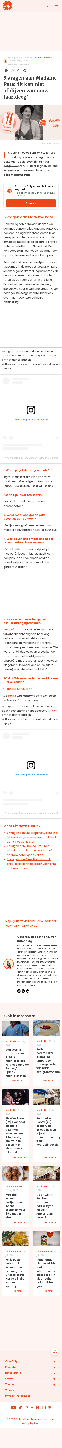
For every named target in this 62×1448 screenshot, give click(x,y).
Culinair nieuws (43, 57)
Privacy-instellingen (18, 1396)
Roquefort (11, 629)
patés (12, 696)
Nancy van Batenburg (20, 57)
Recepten (11, 1367)
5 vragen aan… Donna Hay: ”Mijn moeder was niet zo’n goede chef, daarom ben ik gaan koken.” (30, 850)
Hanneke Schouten (17, 689)
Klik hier (52, 355)
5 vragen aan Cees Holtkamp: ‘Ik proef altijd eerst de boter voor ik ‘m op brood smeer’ (31, 863)
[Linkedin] (27, 991)
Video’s (10, 1390)
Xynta (38, 1423)
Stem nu (31, 203)
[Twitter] (19, 991)
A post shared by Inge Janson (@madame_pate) (31, 457)
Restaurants (13, 1372)
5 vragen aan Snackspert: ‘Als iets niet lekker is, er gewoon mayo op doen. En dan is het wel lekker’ (32, 837)
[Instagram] (23, 991)
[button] (52, 1361)
